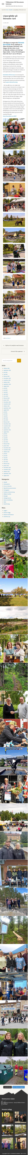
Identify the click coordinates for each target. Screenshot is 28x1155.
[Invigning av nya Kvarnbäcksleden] (20, 1130)
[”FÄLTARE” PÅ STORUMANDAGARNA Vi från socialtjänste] (14, 846)
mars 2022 (6, 441)
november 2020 (7, 469)
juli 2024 (5, 388)
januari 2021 (6, 465)
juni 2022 (5, 435)
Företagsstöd (6, 490)
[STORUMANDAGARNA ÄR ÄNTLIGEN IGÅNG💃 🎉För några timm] (14, 817)
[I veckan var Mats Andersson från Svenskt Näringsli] (14, 986)
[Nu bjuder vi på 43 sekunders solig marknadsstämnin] (14, 761)
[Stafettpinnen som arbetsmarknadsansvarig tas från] (14, 705)
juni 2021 (5, 455)
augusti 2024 (6, 386)
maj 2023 (5, 416)
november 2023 (7, 404)
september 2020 (7, 473)
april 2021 (6, 459)
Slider (5, 502)
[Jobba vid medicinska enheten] (7, 1143)
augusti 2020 (6, 475)
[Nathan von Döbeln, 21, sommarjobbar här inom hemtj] (14, 536)
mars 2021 (6, 461)
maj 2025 (5, 374)
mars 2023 (6, 420)
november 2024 (7, 380)
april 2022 (6, 439)
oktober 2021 (6, 451)
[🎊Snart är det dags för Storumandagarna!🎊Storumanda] (14, 874)
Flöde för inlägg (7, 512)
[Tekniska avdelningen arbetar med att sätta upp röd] (14, 1071)
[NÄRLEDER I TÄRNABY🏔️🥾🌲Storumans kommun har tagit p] (14, 677)
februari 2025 (6, 376)
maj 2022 (5, 437)
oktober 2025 (6, 368)
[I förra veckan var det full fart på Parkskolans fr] (14, 733)
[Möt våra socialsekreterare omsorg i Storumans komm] (14, 958)
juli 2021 (5, 453)
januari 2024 (6, 400)
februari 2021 (6, 463)
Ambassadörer (7, 484)
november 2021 (7, 449)
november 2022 (7, 426)
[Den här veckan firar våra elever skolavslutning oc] (14, 1042)
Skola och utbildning (8, 500)
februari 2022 (6, 443)
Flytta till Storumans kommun (10, 488)
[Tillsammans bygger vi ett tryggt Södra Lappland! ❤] (14, 902)
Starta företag (7, 504)
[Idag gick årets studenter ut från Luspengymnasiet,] (14, 1014)
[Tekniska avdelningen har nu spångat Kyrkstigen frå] (14, 930)
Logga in (5, 510)
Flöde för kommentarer (9, 514)
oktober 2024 (6, 382)
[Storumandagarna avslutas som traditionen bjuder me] (14, 789)
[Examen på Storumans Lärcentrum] (20, 1117)
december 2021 (7, 447)
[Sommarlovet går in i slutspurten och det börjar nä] (14, 592)
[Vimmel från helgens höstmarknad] (7, 1130)
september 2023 (7, 408)
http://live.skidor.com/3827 (10, 116)
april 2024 (6, 394)
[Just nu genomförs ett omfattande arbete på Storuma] (14, 620)
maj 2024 (5, 392)
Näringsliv (6, 496)
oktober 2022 (6, 428)
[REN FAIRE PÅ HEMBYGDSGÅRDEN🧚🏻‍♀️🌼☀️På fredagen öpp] (14, 649)
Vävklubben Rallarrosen (9, 74)
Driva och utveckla (7, 486)
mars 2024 (6, 396)
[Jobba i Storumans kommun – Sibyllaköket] (20, 1143)
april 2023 (6, 418)
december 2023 (7, 402)
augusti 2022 (6, 432)
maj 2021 (5, 457)
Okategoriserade (7, 498)
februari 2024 (6, 398)
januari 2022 (6, 445)
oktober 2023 (6, 406)
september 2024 (7, 384)
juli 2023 (5, 412)
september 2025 (7, 370)
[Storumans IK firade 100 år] (7, 1117)
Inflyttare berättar (7, 494)
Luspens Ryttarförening (11, 82)
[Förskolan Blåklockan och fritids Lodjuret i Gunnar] (14, 564)
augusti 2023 (6, 410)
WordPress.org (7, 516)
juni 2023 (5, 414)
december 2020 (7, 467)
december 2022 (7, 424)
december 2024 (7, 378)
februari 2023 (6, 422)
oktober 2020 (6, 471)
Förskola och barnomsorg (9, 492)
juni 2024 (5, 390)
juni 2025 (5, 372)
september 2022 (7, 430)
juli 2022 (5, 433)
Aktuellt (8, 338)
